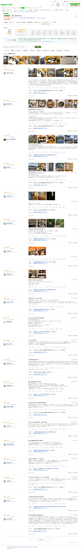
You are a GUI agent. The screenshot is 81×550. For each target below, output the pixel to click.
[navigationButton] (76, 60)
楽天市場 (72, 1)
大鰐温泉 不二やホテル (12, 16)
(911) (45, 22)
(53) (30, 22)
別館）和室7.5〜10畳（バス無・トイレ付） (40, 128)
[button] (5, 60)
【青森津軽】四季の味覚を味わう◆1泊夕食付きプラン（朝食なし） (44, 309)
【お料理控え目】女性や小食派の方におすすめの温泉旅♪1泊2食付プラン (45, 154)
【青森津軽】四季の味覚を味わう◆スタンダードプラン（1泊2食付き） (45, 238)
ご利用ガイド (55, 1)
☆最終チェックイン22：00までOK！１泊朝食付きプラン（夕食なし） (45, 331)
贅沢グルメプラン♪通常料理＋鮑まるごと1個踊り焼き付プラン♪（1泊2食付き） (46, 468)
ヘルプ (51, 1)
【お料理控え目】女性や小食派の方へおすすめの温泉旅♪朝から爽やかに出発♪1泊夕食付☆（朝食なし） (50, 506)
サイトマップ (61, 1)
